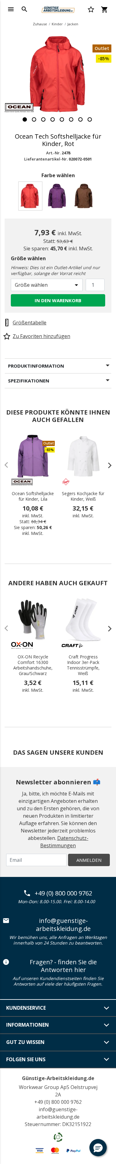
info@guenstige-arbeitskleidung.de (63, 924)
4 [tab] (52, 119)
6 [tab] (71, 119)
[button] (98, 1147)
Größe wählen (28, 258)
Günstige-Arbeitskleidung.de (58, 1078)
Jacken (72, 24)
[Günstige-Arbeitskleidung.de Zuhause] (58, 8)
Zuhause (40, 24)
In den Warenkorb (58, 300)
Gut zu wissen (25, 1042)
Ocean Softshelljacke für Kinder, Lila (33, 496)
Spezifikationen (28, 381)
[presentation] (107, 465)
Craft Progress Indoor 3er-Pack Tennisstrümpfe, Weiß (83, 665)
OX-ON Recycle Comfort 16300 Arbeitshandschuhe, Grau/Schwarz (33, 665)
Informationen (27, 1024)
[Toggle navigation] (11, 9)
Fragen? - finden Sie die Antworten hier (63, 966)
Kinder (57, 24)
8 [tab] (90, 119)
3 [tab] (43, 119)
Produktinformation (36, 366)
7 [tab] (80, 119)
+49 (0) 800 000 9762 (63, 893)
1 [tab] (25, 119)
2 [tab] (34, 119)
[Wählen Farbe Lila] (58, 197)
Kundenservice (26, 1007)
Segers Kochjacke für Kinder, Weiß (83, 496)
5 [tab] (62, 119)
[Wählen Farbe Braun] (85, 197)
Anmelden (88, 860)
